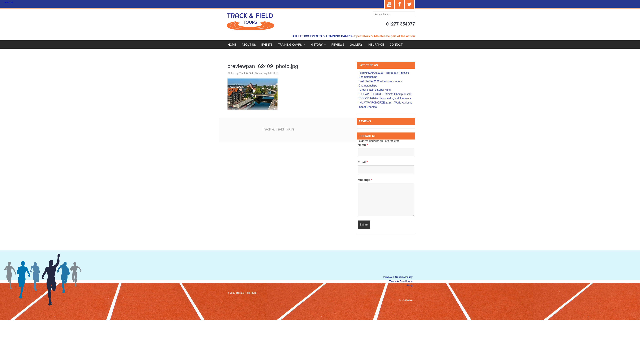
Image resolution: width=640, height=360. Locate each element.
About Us (249, 44)
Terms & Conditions (400, 281)
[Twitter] (409, 4)
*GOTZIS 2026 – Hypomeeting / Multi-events (384, 98)
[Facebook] (399, 4)
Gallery (356, 44)
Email (363, 162)
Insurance (376, 44)
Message (365, 179)
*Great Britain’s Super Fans (374, 90)
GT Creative (405, 300)
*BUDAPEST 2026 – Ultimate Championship (385, 94)
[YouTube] (389, 4)
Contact (396, 44)
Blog (409, 285)
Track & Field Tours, (251, 73)
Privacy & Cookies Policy (397, 277)
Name (363, 144)
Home (232, 44)
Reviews (337, 44)
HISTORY (316, 44)
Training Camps (290, 44)
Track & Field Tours (278, 129)
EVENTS (266, 44)
